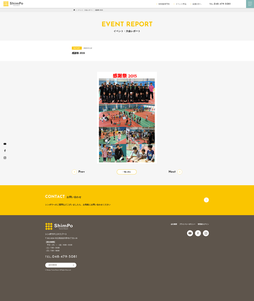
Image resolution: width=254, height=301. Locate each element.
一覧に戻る (127, 172)
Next (172, 171)
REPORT (76, 48)
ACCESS (53, 265)
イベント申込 (181, 4)
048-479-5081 (64, 257)
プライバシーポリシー (187, 224)
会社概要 (174, 224)
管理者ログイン (203, 224)
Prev (81, 171)
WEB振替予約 (164, 4)
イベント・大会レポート (85, 10)
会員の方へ (196, 4)
